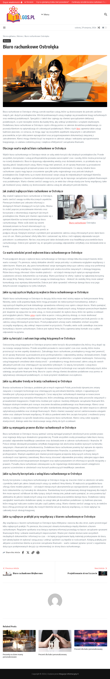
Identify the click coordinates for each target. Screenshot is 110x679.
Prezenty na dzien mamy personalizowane (13, 655)
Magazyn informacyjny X (68, 674)
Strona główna (9, 36)
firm (78, 128)
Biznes (20, 36)
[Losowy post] (99, 27)
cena (32, 315)
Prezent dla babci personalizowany (53, 654)
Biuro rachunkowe (77, 223)
